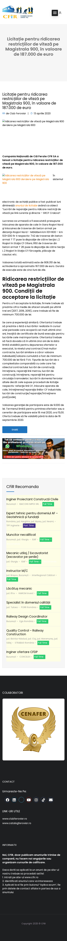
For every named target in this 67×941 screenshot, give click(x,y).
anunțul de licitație (26, 205)
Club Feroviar (18, 113)
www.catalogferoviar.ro (16, 823)
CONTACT (8, 781)
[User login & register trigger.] (60, 13)
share (15, 429)
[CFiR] (18, 12)
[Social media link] (33, 931)
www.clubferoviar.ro (14, 818)
